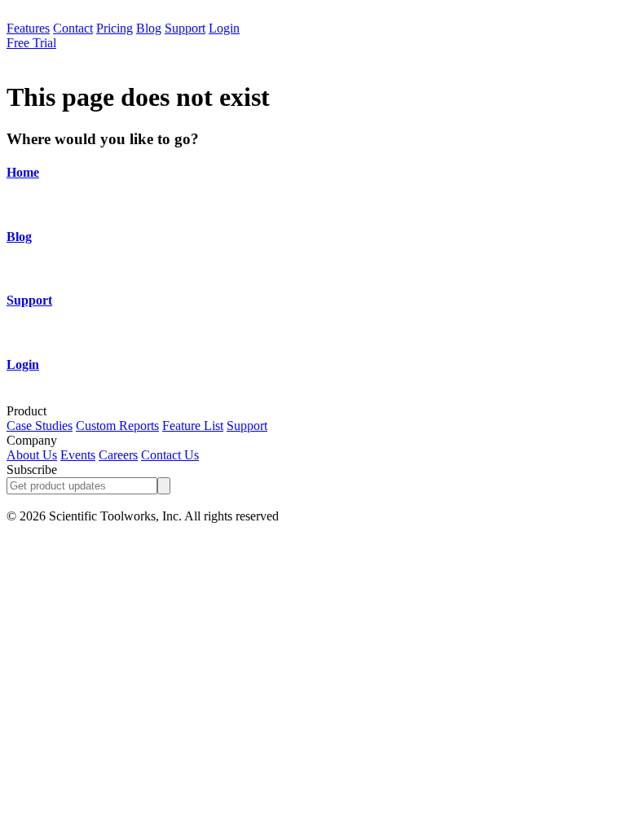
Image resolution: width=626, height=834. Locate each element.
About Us (32, 455)
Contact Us (170, 455)
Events (77, 455)
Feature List (192, 425)
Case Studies (40, 425)
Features (28, 28)
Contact (73, 28)
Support (185, 28)
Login (224, 28)
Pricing (114, 28)
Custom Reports (117, 425)
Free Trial (31, 43)
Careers (118, 455)
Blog (148, 28)
